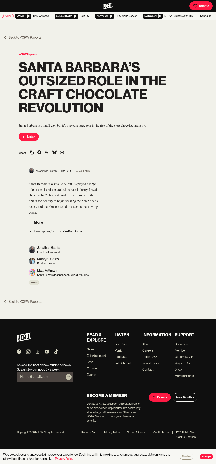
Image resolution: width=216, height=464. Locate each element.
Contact (148, 369)
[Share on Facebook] (39, 152)
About (146, 344)
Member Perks (184, 375)
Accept (206, 456)
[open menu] (6, 6)
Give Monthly (185, 397)
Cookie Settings (186, 436)
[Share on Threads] (47, 152)
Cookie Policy (159, 432)
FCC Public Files (183, 432)
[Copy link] (32, 152)
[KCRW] (24, 340)
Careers (147, 350)
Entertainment (96, 355)
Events (91, 374)
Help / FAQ (149, 356)
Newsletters (150, 363)
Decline (186, 456)
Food (90, 362)
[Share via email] (62, 153)
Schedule (205, 16)
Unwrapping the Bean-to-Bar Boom (58, 231)
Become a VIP (184, 356)
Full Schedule (123, 363)
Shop (178, 369)
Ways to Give (183, 363)
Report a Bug (88, 432)
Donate (204, 6)
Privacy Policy (110, 432)
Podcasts (121, 356)
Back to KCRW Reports (25, 37)
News (34, 282)
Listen (31, 137)
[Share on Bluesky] (54, 152)
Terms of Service (134, 432)
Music (119, 350)
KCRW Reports (28, 54)
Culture (92, 368)
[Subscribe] (69, 377)
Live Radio (121, 344)
